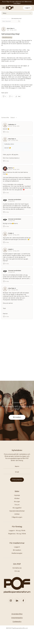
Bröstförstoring (7, 37)
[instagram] (10, 600)
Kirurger (17, 501)
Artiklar (17, 514)
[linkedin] (17, 600)
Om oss (17, 571)
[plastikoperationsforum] (9, 7)
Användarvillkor (17, 614)
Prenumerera (17, 479)
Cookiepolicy (17, 621)
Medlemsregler (17, 553)
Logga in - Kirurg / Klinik (17, 530)
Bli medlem (17, 417)
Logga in (27, 8)
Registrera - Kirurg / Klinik (17, 533)
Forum (17, 505)
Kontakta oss (17, 568)
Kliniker (17, 498)
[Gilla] (4, 96)
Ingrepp (17, 495)
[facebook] (23, 600)
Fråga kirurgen (17, 517)
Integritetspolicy (17, 618)
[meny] (4, 7)
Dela (19, 96)
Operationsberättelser (17, 511)
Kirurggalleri (17, 508)
